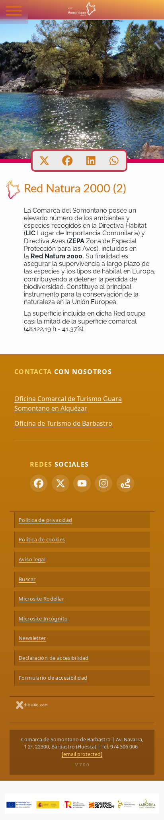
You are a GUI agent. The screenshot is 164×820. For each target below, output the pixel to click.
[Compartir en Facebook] (67, 160)
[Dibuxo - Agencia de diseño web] (31, 705)
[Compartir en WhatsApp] (114, 160)
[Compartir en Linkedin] (91, 160)
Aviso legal (32, 559)
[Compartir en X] (44, 160)
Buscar (27, 579)
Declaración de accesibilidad (54, 657)
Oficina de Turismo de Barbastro (63, 423)
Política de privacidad (45, 519)
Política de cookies (42, 539)
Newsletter (32, 638)
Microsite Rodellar (41, 598)
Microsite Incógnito (43, 618)
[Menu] (14, 12)
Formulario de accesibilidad (53, 677)
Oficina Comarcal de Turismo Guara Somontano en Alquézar (68, 403)
